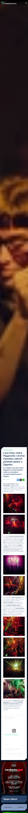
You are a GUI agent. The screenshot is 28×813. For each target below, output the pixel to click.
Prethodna (8, 807)
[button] (26, 3)
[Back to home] (9, 3)
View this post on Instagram (11, 734)
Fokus (5, 450)
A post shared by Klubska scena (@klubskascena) (15, 753)
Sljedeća (20, 807)
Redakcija (7, 479)
